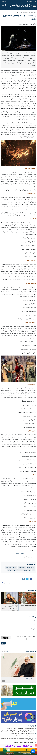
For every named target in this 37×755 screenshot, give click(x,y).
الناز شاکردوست (30, 567)
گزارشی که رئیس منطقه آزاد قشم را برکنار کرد (24, 742)
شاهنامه (14, 567)
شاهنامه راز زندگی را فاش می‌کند (28, 605)
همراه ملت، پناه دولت (30, 679)
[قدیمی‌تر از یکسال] (27, 598)
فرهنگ (22, 553)
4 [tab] (2, 651)
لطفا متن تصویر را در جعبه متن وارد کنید (26, 636)
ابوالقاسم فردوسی (18, 570)
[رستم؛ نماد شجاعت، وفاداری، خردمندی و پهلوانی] (18, 38)
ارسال (3, 643)
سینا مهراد (8, 567)
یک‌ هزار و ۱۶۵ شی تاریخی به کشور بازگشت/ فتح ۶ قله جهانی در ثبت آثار (17, 731)
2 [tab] (6, 651)
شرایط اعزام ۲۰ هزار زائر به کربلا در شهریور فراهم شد (22, 733)
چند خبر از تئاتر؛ (15, 605)
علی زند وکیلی (27, 570)
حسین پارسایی (21, 567)
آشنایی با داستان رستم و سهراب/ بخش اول (26, 13)
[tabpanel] (18, 668)
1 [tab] (7, 651)
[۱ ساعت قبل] (18, 665)
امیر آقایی (10, 570)
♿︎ (33, 751)
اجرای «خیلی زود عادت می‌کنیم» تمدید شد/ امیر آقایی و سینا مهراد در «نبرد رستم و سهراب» (10, 609)
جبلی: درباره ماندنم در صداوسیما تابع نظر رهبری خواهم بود (21, 736)
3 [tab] (4, 651)
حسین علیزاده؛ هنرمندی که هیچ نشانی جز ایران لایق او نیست (20, 728)
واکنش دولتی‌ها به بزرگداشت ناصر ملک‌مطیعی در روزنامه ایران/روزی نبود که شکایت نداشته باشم (17, 739)
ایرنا (21, 5)
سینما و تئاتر (16, 553)
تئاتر (33, 570)
